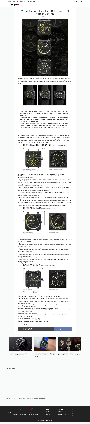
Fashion (31, 4)
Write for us (31, 1)
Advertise (23, 1)
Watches (56, 4)
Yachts (49, 4)
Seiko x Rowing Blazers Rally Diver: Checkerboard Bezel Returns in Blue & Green (44, 354)
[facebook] (74, 1)
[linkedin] (81, 1)
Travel (43, 4)
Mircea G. (48, 16)
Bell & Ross (46, 78)
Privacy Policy (62, 414)
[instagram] (72, 409)
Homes (37, 4)
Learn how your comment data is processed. (37, 398)
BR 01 (39, 80)
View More (70, 4)
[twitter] (76, 1)
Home (9, 1)
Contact (15, 1)
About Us (61, 416)
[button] (77, 5)
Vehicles (63, 4)
